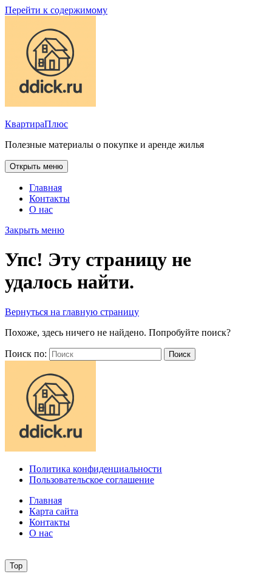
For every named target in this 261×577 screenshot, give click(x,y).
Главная (45, 187)
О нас (41, 209)
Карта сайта (53, 511)
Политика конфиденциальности (95, 469)
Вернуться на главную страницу (72, 312)
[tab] (36, 166)
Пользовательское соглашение (91, 480)
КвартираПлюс (36, 124)
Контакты (49, 198)
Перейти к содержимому (56, 10)
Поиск (180, 354)
